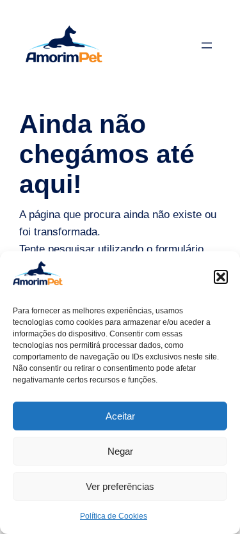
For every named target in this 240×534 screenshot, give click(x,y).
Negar (120, 451)
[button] (220, 277)
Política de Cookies (113, 516)
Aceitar (120, 416)
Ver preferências (120, 486)
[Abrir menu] (206, 45)
